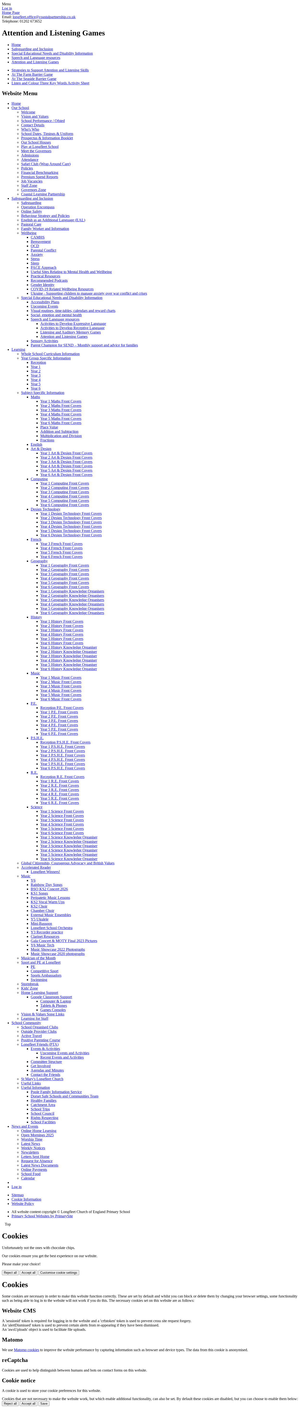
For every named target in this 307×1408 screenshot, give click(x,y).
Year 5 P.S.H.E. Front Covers (62, 764)
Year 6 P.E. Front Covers (59, 734)
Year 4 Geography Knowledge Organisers (72, 604)
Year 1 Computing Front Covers (64, 483)
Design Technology (45, 509)
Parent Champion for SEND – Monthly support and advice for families (84, 345)
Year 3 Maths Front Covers (60, 410)
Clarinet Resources (45, 936)
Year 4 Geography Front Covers (64, 578)
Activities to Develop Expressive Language (73, 324)
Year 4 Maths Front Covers (60, 414)
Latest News (30, 1144)
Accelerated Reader (36, 867)
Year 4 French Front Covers (61, 548)
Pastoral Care (31, 224)
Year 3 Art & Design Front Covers (66, 462)
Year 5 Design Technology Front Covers (71, 531)
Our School (20, 108)
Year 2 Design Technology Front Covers (71, 518)
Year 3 (36, 375)
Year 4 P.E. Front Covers (59, 725)
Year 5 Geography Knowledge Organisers (72, 608)
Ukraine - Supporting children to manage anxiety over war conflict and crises (89, 293)
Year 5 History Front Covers (61, 639)
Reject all (10, 1272)
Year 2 (36, 371)
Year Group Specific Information (46, 358)
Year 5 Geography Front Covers (64, 583)
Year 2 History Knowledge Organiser (68, 652)
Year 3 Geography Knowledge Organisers (72, 600)
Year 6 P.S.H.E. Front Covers (62, 768)
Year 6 (36, 388)
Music (35, 673)
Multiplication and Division (61, 436)
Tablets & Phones (53, 1005)
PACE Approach (43, 267)
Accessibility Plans (45, 302)
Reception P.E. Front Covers (61, 708)
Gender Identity (42, 285)
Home (16, 45)
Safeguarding (31, 203)
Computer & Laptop (55, 1001)
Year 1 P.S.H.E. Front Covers (62, 747)
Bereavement (41, 242)
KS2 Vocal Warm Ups (48, 902)
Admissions (30, 155)
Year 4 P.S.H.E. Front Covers (62, 759)
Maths (35, 397)
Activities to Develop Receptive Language (72, 328)
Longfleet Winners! (45, 872)
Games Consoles (53, 1010)
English (36, 444)
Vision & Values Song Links (42, 1014)
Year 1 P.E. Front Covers (59, 712)
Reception (38, 362)
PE (33, 967)
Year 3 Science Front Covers (62, 820)
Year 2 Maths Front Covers (60, 406)
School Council (42, 1113)
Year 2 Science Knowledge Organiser (68, 841)
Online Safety (31, 211)
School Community (26, 1023)
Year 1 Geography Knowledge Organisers (72, 591)
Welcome (28, 112)
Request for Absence (37, 1161)
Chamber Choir (42, 911)
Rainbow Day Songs (46, 885)
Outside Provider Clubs (39, 1031)
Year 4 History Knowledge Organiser (68, 660)
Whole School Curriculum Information (50, 354)
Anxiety (37, 254)
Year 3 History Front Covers (61, 630)
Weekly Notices (33, 1148)
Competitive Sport (44, 971)
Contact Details (32, 125)
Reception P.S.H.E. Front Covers (65, 742)
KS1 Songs (39, 893)
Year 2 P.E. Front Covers (59, 716)
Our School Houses (36, 142)
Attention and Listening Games (35, 62)
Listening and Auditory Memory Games (70, 332)
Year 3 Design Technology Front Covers (71, 522)
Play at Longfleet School (40, 147)
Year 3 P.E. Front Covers (59, 721)
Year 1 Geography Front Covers (64, 565)
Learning (18, 349)
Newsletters (30, 1152)
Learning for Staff (34, 1018)
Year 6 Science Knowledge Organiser (68, 859)
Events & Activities (45, 1049)
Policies (27, 168)
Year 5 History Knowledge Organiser (68, 665)
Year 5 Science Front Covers (62, 829)
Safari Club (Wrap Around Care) (46, 164)
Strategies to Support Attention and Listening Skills (50, 70)
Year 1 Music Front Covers (60, 677)
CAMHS (38, 237)
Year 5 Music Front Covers (60, 695)
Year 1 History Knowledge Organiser (68, 647)
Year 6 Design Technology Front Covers (71, 535)
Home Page (11, 13)
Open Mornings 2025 (37, 1135)
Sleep (35, 263)
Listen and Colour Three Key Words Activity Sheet (50, 83)
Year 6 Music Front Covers (60, 699)
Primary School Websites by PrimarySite (42, 1216)
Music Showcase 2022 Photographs (58, 949)
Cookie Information (26, 1199)
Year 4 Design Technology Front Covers (71, 526)
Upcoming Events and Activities (64, 1053)
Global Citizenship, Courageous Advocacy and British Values (67, 863)
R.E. (34, 772)
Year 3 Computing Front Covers (64, 492)
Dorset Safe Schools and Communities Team (64, 1096)
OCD (35, 246)
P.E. (34, 703)
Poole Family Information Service (56, 1092)
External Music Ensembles (51, 915)
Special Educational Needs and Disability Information (52, 53)
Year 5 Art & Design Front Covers (66, 470)
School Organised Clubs (39, 1027)
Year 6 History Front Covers (61, 643)
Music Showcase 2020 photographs (58, 954)
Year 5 (36, 384)
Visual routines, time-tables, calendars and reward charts (73, 311)
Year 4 (36, 380)
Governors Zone (33, 190)
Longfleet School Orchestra (51, 928)
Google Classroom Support (51, 997)
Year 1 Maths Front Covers (60, 401)
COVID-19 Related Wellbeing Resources (62, 289)
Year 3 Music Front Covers (60, 686)
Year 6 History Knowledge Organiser (68, 669)
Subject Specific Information (42, 393)
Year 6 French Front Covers (61, 557)
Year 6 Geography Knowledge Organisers (72, 613)
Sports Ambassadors (46, 975)
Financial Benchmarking (39, 172)
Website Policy (23, 1204)
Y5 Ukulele (39, 919)
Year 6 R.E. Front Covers (59, 803)
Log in (7, 8)
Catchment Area (43, 1105)
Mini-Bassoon (41, 923)
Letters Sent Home (35, 1157)
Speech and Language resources (36, 58)
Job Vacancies (31, 181)
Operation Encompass (37, 207)
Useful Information (35, 1087)
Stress (35, 259)
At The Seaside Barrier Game (34, 79)
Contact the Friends (45, 1075)
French (36, 539)
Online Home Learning (38, 1131)
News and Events (25, 1126)
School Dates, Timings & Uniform (47, 134)
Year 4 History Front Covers (61, 634)
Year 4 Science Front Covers (62, 824)
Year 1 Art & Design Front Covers (66, 453)
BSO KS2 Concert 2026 (49, 889)
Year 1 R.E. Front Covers (59, 781)
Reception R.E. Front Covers (62, 777)
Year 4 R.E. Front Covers (59, 794)
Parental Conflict (43, 250)
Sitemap (18, 1195)
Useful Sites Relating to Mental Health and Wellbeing (71, 272)
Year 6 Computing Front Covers (64, 505)
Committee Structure (46, 1062)
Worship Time (31, 1139)
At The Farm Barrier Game (32, 74)
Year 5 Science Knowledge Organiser (68, 854)
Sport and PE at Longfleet (40, 962)
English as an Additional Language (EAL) (53, 220)
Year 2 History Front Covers (61, 626)
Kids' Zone (29, 988)
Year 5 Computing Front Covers (64, 501)
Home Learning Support (39, 993)
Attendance (29, 160)
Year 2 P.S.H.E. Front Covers (62, 751)
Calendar (28, 1178)
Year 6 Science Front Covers (62, 833)
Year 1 (36, 367)
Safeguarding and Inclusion (32, 49)
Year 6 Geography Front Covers (64, 587)
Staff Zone (29, 185)
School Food (31, 1174)
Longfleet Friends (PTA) (40, 1044)
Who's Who (30, 129)
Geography (39, 561)
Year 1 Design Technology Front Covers (71, 513)
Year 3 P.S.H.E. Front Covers (62, 755)
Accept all (28, 1272)
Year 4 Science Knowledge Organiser (68, 850)
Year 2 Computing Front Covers (64, 488)
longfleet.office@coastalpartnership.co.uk (44, 17)
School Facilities (43, 1122)
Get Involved (41, 1066)
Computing (39, 479)
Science (36, 807)
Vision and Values (34, 116)
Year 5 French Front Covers (61, 552)
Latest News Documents (39, 1165)
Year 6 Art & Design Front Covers (66, 475)
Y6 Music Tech (42, 945)
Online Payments (34, 1169)
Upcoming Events (44, 306)
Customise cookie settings (58, 1272)
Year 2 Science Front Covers (62, 816)
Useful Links (31, 1083)
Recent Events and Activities (62, 1057)
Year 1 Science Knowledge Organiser (68, 837)
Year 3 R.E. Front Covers (59, 790)
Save (43, 1403)
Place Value (49, 427)
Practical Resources (45, 276)
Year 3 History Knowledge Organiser (68, 656)
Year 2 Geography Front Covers (64, 570)
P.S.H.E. (37, 738)
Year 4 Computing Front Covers (64, 496)
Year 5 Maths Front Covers (60, 419)
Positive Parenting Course (40, 1040)
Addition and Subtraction (59, 431)
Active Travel (31, 1036)
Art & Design (41, 449)
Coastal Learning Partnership (43, 194)
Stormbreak (30, 984)
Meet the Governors (36, 151)
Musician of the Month (38, 958)
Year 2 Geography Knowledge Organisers (72, 595)
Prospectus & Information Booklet (47, 138)
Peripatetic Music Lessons (50, 898)
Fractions (47, 440)
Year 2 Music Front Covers (60, 682)
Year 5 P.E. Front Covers (59, 729)
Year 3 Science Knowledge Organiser (68, 846)
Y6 (33, 880)
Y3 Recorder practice (47, 932)
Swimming (39, 980)
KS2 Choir (39, 906)
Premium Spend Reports (39, 177)
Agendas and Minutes (47, 1070)
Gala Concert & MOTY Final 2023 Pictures (64, 941)
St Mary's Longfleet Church (42, 1079)
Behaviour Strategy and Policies (45, 216)
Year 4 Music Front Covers (60, 690)
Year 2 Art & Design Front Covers (66, 457)
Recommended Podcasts (49, 280)
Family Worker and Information (45, 229)
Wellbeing (28, 233)
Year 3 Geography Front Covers (64, 574)
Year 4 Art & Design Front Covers (66, 466)
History (36, 617)
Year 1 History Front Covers (61, 621)
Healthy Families (43, 1100)
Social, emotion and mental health (56, 315)
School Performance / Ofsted (43, 121)
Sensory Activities (44, 341)
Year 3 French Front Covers (61, 544)
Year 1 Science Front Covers (62, 811)
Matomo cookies (26, 1350)
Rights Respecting (44, 1118)
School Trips (40, 1109)
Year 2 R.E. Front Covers (59, 785)
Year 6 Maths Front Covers (60, 423)
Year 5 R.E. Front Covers (59, 798)
